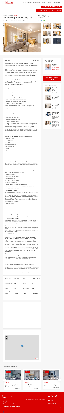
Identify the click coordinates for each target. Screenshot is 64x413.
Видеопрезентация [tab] (10, 304)
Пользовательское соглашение (55, 411)
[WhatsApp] (44, 20)
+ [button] (6, 336)
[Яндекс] (36, 358)
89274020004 (56, 67)
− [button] (6, 338)
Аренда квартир (10, 15)
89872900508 (52, 403)
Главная (4, 15)
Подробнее (16, 388)
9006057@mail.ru (53, 405)
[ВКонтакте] (38, 20)
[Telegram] (42, 20)
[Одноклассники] (40, 20)
